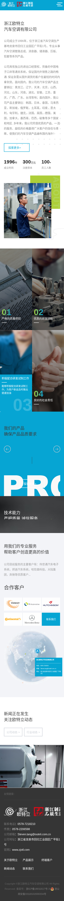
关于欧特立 (11, 860)
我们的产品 (14, 428)
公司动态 (13, 732)
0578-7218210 (26, 824)
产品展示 (28, 860)
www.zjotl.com (21, 849)
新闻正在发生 (16, 713)
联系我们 (51, 619)
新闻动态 (9, 868)
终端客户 (46, 860)
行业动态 (33, 732)
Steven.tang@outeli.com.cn (34, 834)
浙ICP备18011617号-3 (38, 888)
